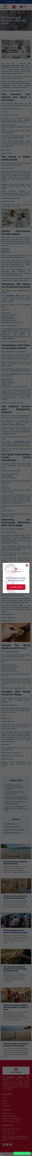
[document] (16, 578)
